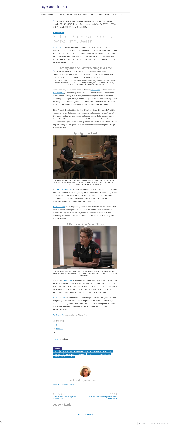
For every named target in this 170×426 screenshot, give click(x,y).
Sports (92, 14)
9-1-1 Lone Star (67, 351)
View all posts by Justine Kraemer (63, 384)
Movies (43, 14)
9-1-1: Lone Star (59, 47)
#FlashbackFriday (80, 14)
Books (50, 14)
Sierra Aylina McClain (62, 357)
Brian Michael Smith (65, 189)
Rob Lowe (68, 280)
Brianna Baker (96, 351)
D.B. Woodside (58, 93)
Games (107, 14)
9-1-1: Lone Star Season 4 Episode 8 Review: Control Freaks (102, 395)
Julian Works (70, 354)
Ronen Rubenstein (104, 354)
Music (115, 14)
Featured (58, 348)
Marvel (69, 14)
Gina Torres (95, 90)
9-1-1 (62, 14)
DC (121, 14)
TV (57, 14)
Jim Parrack (58, 354)
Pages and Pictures (53, 7)
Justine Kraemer (59, 32)
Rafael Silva (82, 354)
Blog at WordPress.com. (85, 414)
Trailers (100, 14)
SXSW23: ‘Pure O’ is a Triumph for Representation (64, 395)
